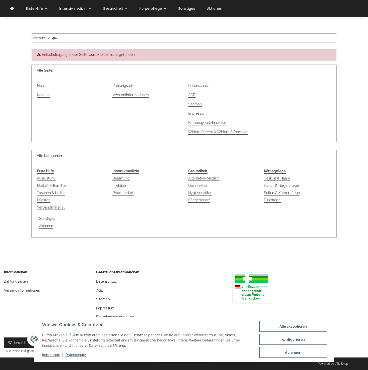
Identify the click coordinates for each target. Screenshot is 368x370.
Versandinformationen (131, 95)
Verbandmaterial (51, 207)
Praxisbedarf (123, 193)
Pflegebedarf (199, 200)
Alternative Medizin (203, 178)
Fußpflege (272, 200)
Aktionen (46, 226)
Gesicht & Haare (277, 178)
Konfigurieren (293, 339)
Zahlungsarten (124, 86)
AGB (191, 95)
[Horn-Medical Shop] (12, 8)
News (41, 86)
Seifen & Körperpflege (282, 193)
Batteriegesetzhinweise (207, 123)
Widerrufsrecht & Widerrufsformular (218, 132)
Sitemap (195, 104)
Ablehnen (293, 352)
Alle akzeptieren (293, 326)
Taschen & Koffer (51, 193)
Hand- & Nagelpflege (281, 185)
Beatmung (121, 178)
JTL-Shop (341, 363)
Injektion (119, 185)
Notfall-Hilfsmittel (52, 185)
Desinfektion (198, 185)
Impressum (51, 354)
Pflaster (43, 200)
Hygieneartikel (200, 193)
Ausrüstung (46, 178)
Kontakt (43, 95)
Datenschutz (75, 354)
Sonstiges (47, 219)
